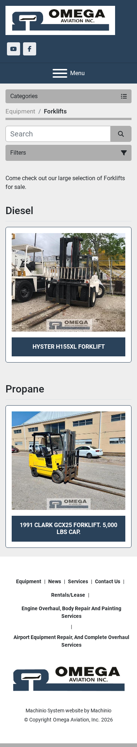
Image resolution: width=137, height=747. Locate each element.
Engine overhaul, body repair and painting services (71, 612)
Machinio (101, 710)
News (54, 581)
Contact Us (107, 581)
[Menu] (60, 73)
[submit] (121, 134)
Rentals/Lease (68, 595)
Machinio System (45, 710)
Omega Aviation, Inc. (76, 720)
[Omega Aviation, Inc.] (68, 679)
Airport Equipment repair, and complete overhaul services (71, 641)
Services (78, 581)
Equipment (28, 581)
